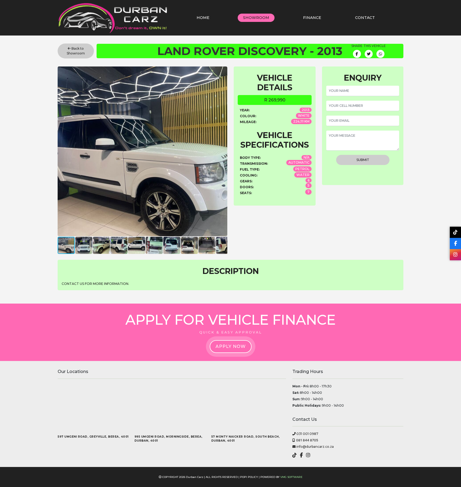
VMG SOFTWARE (291, 477)
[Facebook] (455, 243)
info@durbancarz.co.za (315, 447)
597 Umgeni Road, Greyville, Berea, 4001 (93, 436)
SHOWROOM (256, 17)
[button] (222, 151)
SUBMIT (362, 160)
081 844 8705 (307, 440)
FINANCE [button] (312, 17)
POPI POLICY (249, 477)
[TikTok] (455, 232)
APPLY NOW (231, 346)
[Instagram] (455, 254)
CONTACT (365, 17)
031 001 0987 (307, 434)
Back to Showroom (76, 50)
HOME (203, 17)
